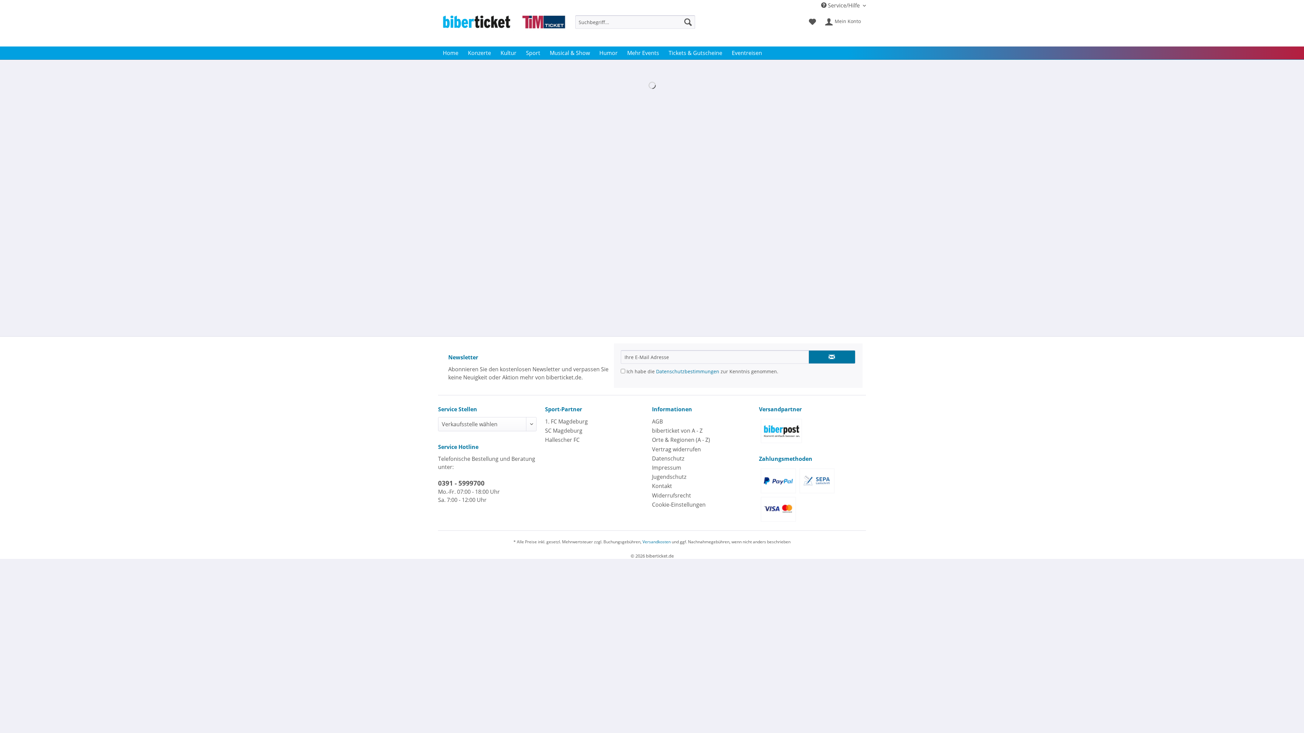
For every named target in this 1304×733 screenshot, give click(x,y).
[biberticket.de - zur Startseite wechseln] (503, 29)
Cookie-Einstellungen (679, 504)
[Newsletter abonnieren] (832, 357)
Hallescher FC (562, 440)
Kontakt (662, 486)
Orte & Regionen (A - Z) (681, 440)
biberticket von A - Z (677, 430)
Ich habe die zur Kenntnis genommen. (701, 371)
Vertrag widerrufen (676, 449)
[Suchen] (688, 22)
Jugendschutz (669, 477)
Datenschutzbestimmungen (687, 371)
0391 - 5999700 (461, 483)
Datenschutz (668, 458)
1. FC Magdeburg (566, 421)
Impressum (666, 467)
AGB (657, 421)
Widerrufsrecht (671, 495)
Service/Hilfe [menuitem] (844, 5)
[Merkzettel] (812, 22)
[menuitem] (635, 25)
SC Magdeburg (563, 430)
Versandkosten (656, 542)
